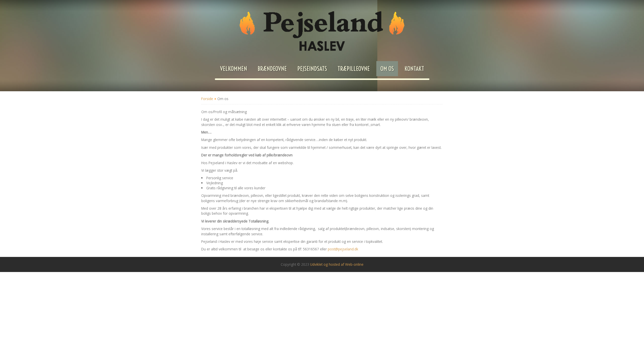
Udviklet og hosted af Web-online (337, 264)
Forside (207, 98)
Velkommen (233, 69)
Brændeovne (272, 69)
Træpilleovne (354, 69)
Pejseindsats (312, 69)
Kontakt (414, 69)
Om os (387, 69)
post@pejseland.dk (343, 249)
